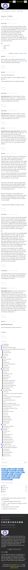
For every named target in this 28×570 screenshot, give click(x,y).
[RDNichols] (9, 522)
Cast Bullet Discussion (7, 373)
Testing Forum (6, 362)
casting (14, 468)
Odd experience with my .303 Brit (11, 507)
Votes (25, 53)
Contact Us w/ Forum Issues (9, 347)
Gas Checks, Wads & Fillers (8, 382)
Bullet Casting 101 (7, 377)
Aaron (4, 491)
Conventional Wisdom (8, 452)
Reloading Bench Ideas (8, 442)
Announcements (6, 351)
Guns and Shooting (6, 390)
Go (25, 462)
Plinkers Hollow (6, 421)
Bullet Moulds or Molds (8, 387)
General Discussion (7, 359)
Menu (10, 1)
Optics (4, 401)
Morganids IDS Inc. (15, 564)
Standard (16, 53)
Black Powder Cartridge (8, 411)
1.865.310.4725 (14, 549)
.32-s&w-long (12, 470)
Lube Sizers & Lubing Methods (9, 385)
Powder (4, 432)
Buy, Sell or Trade (6, 444)
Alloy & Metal (6, 375)
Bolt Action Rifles (6, 418)
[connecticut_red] (15, 522)
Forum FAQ (5, 355)
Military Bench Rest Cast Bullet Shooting (11, 405)
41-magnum (5, 470)
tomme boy (5, 487)
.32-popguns (11, 476)
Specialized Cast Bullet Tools (9, 380)
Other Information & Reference (9, 447)
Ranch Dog (3, 23)
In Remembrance (6, 450)
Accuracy (5, 372)
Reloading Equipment (7, 437)
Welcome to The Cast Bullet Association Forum (13, 349)
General (4, 357)
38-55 (8, 468)
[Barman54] (22, 522)
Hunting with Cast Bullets (8, 426)
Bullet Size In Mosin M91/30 (10, 509)
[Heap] (13, 522)
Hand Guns (5, 413)
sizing (17, 472)
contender (5, 474)
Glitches (5, 360)
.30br (18, 476)
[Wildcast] (20, 522)
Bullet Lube (5, 378)
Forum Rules (5, 354)
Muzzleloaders (6, 423)
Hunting (4, 424)
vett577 (4, 485)
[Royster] (11, 522)
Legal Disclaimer (14, 567)
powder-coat (5, 472)
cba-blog (4, 476)
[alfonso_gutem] (6, 522)
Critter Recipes (6, 428)
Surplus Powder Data (7, 434)
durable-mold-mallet (7, 479)
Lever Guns (5, 414)
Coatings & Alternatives (8, 383)
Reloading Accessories (8, 439)
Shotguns (5, 395)
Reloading (4, 429)
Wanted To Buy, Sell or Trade (9, 446)
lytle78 (4, 489)
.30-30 (3, 468)
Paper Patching (6, 388)
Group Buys (5, 365)
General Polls (5, 346)
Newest (21, 53)
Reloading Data (6, 436)
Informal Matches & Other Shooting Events (12, 396)
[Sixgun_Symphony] (2, 522)
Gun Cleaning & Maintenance (9, 400)
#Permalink (7, 45)
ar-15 (11, 474)
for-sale (20, 468)
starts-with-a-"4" (6, 477)
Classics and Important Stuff (9, 364)
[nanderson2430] (18, 522)
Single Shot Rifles (6, 416)
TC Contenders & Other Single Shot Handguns (12, 393)
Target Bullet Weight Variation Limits (12, 501)
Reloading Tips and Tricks (8, 441)
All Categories (5, 344)
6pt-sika (3, 56)
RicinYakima (4, 270)
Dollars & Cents (6, 367)
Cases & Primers (6, 431)
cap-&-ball (20, 470)
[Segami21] (4, 522)
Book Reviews (6, 449)
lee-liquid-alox (15, 477)
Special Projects (6, 454)
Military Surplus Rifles (7, 419)
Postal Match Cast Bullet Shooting (10, 408)
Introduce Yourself (7, 352)
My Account (20, 1)
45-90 (22, 472)
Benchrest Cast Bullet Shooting (9, 403)
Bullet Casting (5, 369)
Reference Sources (7, 455)
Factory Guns (6, 410)
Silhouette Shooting (7, 406)
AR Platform (5, 391)
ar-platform (17, 474)
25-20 (11, 472)
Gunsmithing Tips (7, 398)
